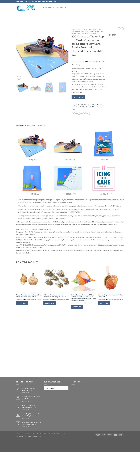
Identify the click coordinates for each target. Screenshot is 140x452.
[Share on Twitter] (77, 113)
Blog (57, 7)
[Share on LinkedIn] (88, 113)
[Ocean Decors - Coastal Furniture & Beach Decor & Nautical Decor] (26, 8)
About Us (29, 433)
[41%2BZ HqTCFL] (68, 178)
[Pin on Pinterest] (84, 113)
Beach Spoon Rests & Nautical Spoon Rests (29, 406)
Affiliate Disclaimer (40, 433)
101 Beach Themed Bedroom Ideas (28, 389)
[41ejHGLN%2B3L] (103, 178)
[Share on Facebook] (73, 113)
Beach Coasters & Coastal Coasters (31, 398)
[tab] (21, 126)
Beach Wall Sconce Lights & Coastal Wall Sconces (31, 423)
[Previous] (20, 54)
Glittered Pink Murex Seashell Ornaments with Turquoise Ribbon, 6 (55, 296)
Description (21, 126)
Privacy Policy (54, 433)
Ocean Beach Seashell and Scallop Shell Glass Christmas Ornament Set (28, 296)
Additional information (36, 126)
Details (77, 65)
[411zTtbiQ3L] (103, 144)
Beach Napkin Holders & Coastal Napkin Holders (30, 415)
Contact (63, 7)
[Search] (40, 8)
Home (45, 7)
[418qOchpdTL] (32, 144)
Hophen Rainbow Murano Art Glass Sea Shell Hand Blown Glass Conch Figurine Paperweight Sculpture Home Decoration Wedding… (83, 298)
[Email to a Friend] (81, 113)
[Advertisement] (70, 17)
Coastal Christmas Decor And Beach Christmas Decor (86, 30)
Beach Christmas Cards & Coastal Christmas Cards (88, 32)
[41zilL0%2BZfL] (68, 144)
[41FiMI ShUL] (32, 178)
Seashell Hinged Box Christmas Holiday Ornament (110, 296)
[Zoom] (19, 78)
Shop (50, 7)
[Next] (65, 54)
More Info (78, 97)
